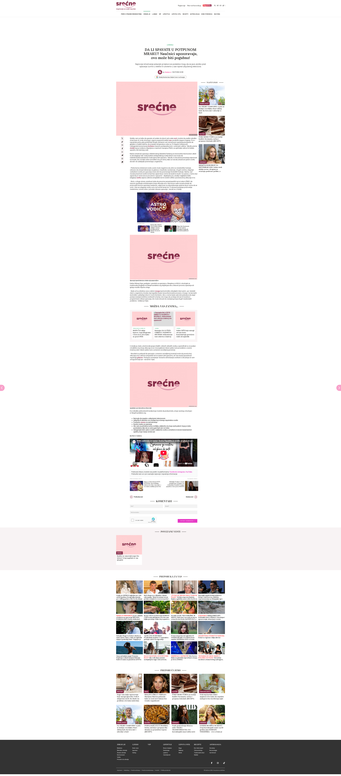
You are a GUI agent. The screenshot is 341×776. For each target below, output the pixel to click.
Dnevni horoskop (194, 5)
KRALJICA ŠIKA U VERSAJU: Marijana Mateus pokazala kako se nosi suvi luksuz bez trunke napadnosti (156, 698)
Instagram (181, 472)
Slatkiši (202, 134)
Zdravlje (121, 744)
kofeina (151, 146)
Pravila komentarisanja (147, 770)
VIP (149, 744)
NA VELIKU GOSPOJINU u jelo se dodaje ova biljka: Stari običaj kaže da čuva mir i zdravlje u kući (211, 110)
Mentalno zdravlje (122, 750)
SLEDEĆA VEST (192, 479)
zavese (143, 422)
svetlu (138, 178)
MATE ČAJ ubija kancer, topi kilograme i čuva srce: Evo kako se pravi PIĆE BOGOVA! (142, 333)
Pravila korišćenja (135, 770)
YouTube (189, 472)
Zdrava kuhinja (198, 750)
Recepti (197, 744)
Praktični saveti (205, 691)
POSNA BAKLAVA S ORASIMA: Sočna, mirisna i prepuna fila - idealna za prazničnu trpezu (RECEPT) (156, 729)
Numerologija (213, 750)
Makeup (181, 750)
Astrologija (215, 744)
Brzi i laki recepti (198, 748)
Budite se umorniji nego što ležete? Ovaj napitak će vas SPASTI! (128, 558)
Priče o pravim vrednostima (131, 14)
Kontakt (157, 770)
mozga (157, 291)
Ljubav (135, 744)
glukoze (140, 357)
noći (175, 138)
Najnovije (181, 5)
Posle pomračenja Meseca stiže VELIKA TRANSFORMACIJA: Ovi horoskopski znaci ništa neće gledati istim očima (183, 729)
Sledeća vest (189, 497)
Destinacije (166, 750)
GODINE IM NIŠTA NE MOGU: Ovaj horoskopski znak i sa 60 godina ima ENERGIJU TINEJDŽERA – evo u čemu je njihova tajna (211, 729)
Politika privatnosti (165, 770)
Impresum (119, 770)
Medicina (120, 691)
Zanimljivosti (204, 103)
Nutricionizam (121, 755)
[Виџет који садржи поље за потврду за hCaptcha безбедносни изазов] (143, 520)
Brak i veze (135, 748)
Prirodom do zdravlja (139, 328)
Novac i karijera (167, 748)
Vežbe (119, 757)
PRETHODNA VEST (136, 479)
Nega (180, 748)
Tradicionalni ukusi (199, 752)
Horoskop (203, 162)
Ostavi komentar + (187, 520)
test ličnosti (212, 752)
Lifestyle (167, 744)
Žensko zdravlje (121, 752)
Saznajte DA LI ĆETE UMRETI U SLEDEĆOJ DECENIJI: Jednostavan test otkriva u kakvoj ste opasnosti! (163, 333)
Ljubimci (165, 752)
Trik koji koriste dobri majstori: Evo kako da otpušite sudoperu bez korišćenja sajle (212, 697)
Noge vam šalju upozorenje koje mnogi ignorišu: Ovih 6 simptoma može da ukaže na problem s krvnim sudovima (128, 698)
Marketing (126, 770)
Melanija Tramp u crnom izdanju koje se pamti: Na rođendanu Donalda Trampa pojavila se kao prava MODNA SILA (175, 484)
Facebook (173, 472)
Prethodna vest (138, 497)
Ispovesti (134, 750)
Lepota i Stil (184, 744)
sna (170, 140)
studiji (132, 148)
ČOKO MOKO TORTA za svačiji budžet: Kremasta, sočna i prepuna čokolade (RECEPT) (210, 139)
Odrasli (170, 45)
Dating (134, 752)
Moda (146, 691)
